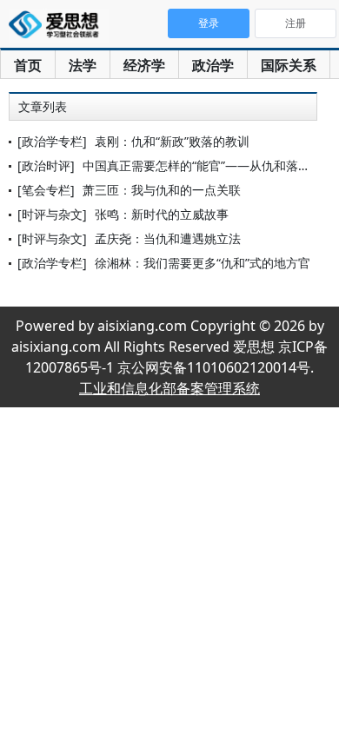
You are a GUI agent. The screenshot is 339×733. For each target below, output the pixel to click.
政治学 (213, 65)
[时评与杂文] (52, 214)
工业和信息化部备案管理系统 (169, 388)
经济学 (144, 65)
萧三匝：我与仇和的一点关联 (162, 190)
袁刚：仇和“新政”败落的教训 (172, 141)
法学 (82, 65)
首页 (28, 65)
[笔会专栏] (46, 190)
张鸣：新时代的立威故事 (162, 214)
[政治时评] (46, 165)
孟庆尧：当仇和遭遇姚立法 (168, 238)
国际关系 (288, 65)
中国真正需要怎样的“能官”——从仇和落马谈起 (209, 165)
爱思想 (59, 26)
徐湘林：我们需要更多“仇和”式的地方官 (202, 262)
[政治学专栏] (52, 141)
